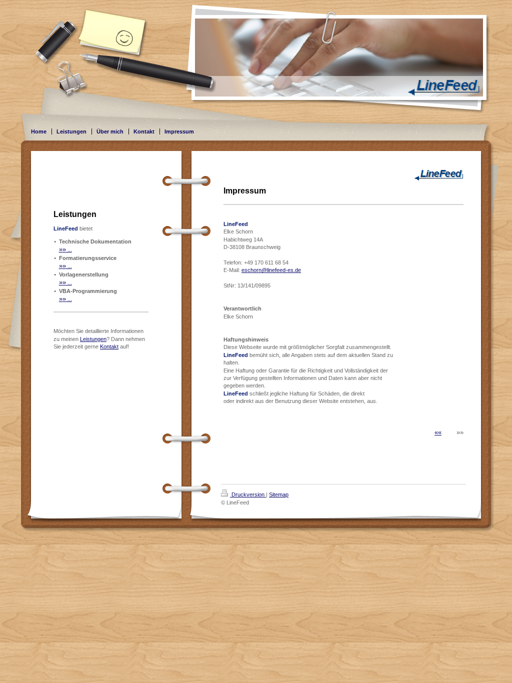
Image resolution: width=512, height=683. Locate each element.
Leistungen (93, 339)
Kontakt (109, 347)
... (65, 249)
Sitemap (278, 495)
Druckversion (248, 495)
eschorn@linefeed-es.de (271, 270)
